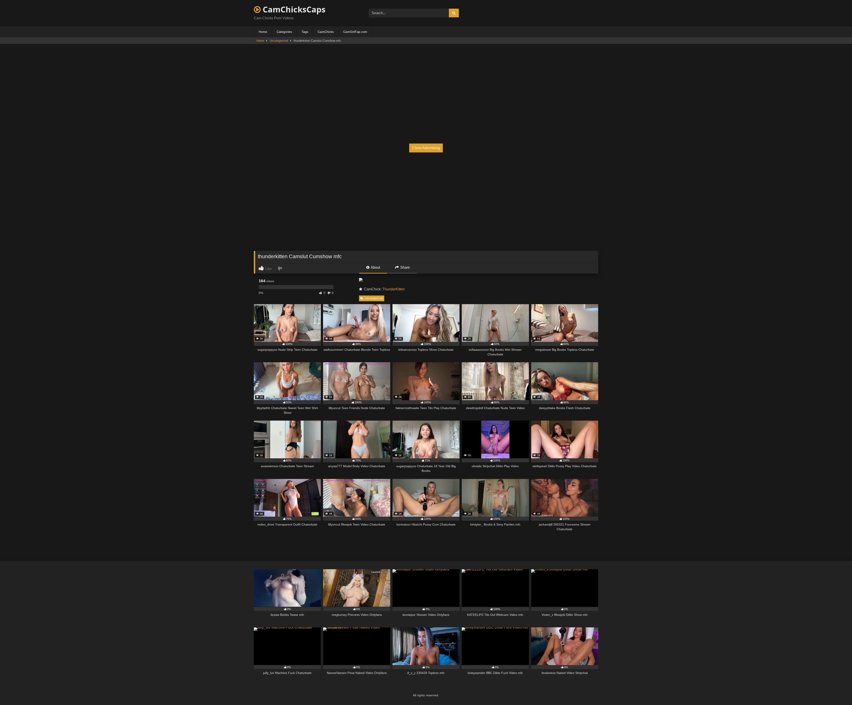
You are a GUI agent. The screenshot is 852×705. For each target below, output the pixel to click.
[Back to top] (838, 691)
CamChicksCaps (293, 9)
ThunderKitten (393, 289)
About (375, 267)
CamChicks (326, 31)
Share (404, 267)
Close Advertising (426, 148)
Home (263, 31)
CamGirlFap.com (355, 31)
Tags (305, 31)
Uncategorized (279, 40)
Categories (284, 31)
